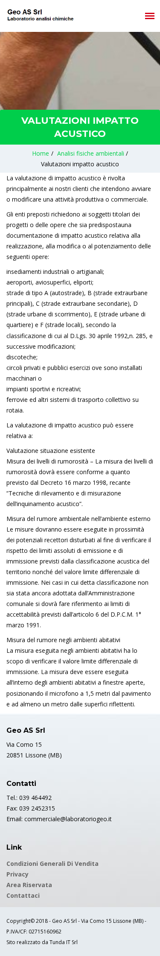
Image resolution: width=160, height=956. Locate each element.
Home (40, 153)
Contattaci (23, 895)
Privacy (17, 874)
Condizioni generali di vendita (52, 863)
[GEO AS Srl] (40, 15)
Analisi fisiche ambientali (90, 153)
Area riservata (29, 885)
